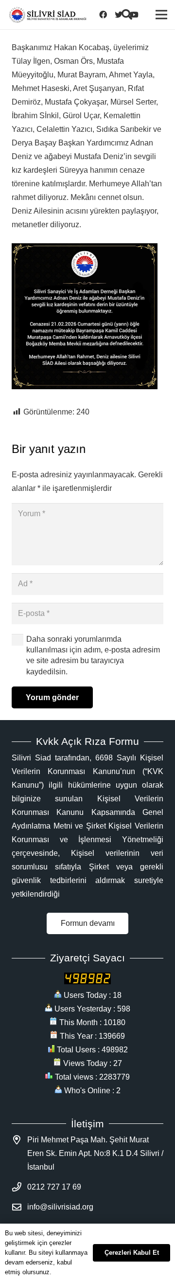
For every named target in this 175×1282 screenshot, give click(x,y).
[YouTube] (137, 14)
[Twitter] (121, 14)
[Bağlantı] (48, 14)
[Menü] (161, 14)
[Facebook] (106, 14)
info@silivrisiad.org (60, 1207)
